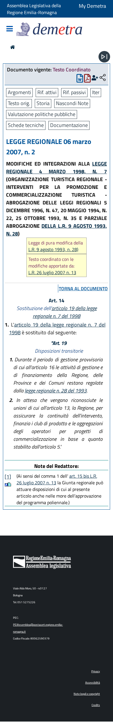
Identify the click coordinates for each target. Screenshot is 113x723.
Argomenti (19, 92)
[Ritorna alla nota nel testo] (6, 484)
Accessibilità (92, 682)
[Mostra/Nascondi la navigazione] (9, 29)
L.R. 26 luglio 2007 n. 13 (52, 272)
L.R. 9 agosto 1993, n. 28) (53, 249)
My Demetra (92, 6)
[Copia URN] (102, 78)
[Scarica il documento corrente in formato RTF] (79, 80)
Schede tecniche (26, 125)
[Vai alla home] (12, 47)
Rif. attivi (47, 92)
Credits (96, 705)
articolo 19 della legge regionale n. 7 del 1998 (65, 312)
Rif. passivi (74, 92)
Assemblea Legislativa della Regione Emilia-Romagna (34, 9)
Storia (43, 103)
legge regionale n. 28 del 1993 (56, 390)
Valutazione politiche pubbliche (41, 114)
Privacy (95, 671)
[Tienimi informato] (95, 78)
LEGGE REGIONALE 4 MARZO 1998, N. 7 (56, 167)
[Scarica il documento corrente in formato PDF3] (87, 80)
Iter (95, 92)
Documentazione (69, 125)
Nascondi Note (72, 103)
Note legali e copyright (87, 694)
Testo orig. (19, 103)
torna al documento (83, 288)
